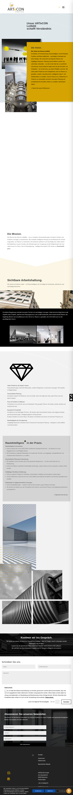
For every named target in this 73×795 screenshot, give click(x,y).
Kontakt (40, 754)
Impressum (41, 758)
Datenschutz (49, 697)
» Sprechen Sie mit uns (61, 495)
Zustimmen (38, 791)
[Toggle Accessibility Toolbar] (69, 791)
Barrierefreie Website (44, 764)
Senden (66, 702)
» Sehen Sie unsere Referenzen (40, 88)
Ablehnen (50, 791)
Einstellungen (62, 791)
